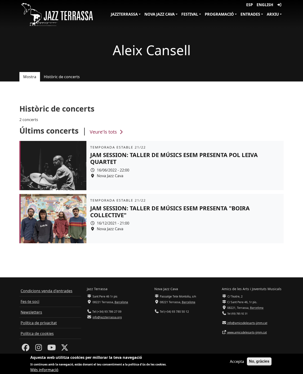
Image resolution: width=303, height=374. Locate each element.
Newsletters (31, 312)
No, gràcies (259, 361)
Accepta (237, 361)
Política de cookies (37, 333)
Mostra (29, 76)
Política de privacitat (39, 322)
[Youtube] (51, 348)
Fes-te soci (30, 301)
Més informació (44, 369)
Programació (219, 14)
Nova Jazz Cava (159, 14)
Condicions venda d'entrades (46, 290)
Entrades (250, 14)
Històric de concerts (62, 76)
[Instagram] (38, 348)
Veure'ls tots (104, 132)
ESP (249, 4)
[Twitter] (64, 348)
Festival (189, 14)
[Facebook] (25, 348)
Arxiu (273, 14)
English (265, 4)
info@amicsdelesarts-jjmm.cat (247, 323)
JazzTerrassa (124, 14)
